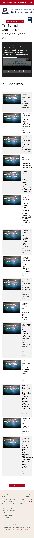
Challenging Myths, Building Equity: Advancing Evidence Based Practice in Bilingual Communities (26, 400)
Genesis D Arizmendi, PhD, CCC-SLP (26, 412)
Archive (17, 485)
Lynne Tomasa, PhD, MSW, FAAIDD (25, 471)
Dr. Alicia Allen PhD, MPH (10, 57)
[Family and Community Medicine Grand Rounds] (12, 103)
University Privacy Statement (17, 525)
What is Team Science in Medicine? (26, 122)
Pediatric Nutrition (25, 427)
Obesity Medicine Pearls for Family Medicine (26, 241)
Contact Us (5, 495)
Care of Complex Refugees (25, 369)
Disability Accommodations (15, 21)
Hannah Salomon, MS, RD (25, 431)
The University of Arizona (20, 529)
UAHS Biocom (27, 506)
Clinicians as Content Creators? (26, 289)
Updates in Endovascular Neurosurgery (27, 165)
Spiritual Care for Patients (25, 103)
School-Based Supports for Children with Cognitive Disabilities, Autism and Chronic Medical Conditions (26, 213)
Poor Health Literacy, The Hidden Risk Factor (26, 268)
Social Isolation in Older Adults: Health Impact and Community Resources (26, 185)
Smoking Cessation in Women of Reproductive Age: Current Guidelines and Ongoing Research (15, 52)
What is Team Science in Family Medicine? (26, 333)
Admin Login (28, 501)
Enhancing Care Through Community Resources (26, 148)
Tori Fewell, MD (26, 319)
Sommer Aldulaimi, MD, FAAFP (26, 375)
